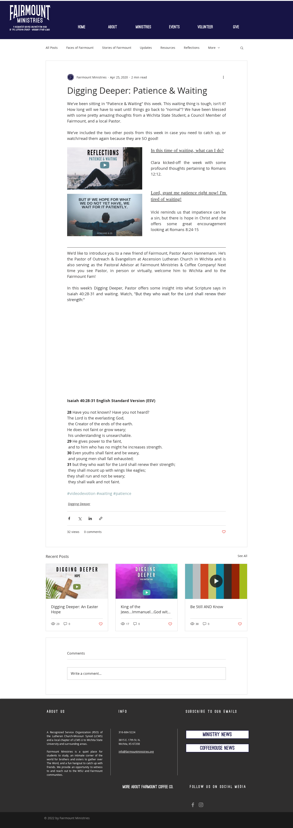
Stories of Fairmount (116, 48)
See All (242, 556)
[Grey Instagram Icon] (201, 805)
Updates (146, 48)
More (212, 48)
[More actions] (223, 77)
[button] (143, 26)
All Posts (52, 48)
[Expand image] (137, 153)
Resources (167, 48)
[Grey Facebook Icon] (193, 805)
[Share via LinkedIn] (90, 518)
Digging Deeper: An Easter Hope (74, 609)
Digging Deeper (79, 504)
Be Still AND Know (206, 606)
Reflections (191, 48)
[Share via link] (101, 518)
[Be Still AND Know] (216, 581)
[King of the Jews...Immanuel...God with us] (147, 581)
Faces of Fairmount (80, 48)
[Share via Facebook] (69, 518)
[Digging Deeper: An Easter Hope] (77, 581)
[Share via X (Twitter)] (80, 518)
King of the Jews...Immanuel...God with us (145, 609)
